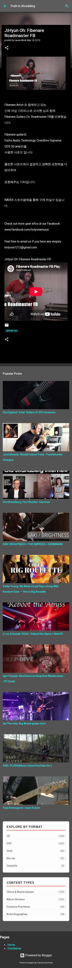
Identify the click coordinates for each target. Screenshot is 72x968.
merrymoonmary (45, 963)
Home (11, 945)
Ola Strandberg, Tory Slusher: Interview (26, 502)
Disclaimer (14, 948)
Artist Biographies (35, 914)
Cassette (35, 865)
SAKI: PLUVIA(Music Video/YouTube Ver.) (27, 765)
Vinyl (35, 850)
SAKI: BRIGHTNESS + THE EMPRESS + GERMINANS (33, 544)
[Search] (67, 5)
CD (35, 836)
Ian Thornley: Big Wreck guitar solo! (24, 723)
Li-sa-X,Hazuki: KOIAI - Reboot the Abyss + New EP (33, 633)
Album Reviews (35, 899)
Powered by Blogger (38, 955)
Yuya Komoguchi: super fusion (21, 807)
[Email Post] (6, 326)
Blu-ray (35, 858)
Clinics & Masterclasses (35, 891)
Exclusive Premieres (35, 906)
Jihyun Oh (11, 331)
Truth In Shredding (22, 6)
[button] (6, 48)
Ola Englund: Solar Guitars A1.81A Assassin (29, 412)
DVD (35, 843)
